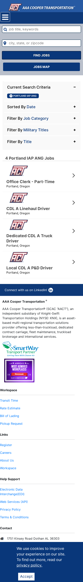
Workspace (8, 468)
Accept (26, 576)
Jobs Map (41, 67)
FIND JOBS (41, 55)
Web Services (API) (14, 502)
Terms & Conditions (14, 517)
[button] (41, 87)
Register (6, 445)
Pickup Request (11, 423)
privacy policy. (29, 565)
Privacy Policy (10, 509)
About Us (7, 460)
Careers (5, 453)
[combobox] (41, 29)
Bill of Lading (9, 416)
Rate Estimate (10, 408)
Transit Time (9, 400)
